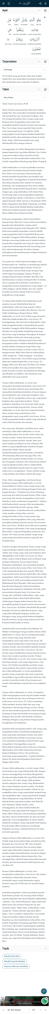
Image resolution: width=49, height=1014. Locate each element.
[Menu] (3, 3)
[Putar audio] (45, 17)
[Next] (45, 1010)
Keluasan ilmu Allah (11, 956)
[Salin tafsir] (45, 89)
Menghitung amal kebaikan (14, 961)
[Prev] (3, 1010)
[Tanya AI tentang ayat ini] (44, 991)
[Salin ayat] (45, 10)
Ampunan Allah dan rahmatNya (16, 966)
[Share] (40, 3)
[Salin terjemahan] (45, 61)
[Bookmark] (8, 3)
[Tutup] (46, 998)
